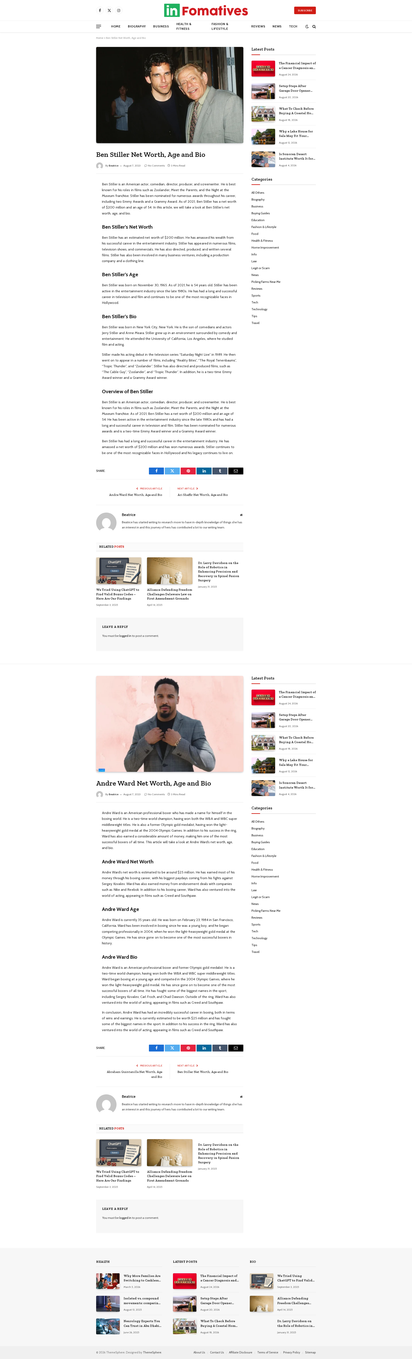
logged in (125, 636)
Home (116, 26)
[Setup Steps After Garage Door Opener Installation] (263, 91)
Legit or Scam (260, 268)
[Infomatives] (206, 10)
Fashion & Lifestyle (220, 26)
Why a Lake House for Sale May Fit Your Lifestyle (296, 133)
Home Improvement (265, 247)
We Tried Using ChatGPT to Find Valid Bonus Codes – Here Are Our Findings (117, 594)
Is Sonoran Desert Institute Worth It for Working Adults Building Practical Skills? (296, 156)
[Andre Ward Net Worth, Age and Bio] (169, 724)
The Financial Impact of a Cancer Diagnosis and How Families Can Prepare (297, 65)
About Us (199, 1352)
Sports (256, 295)
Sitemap (310, 1352)
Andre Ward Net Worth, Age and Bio (135, 495)
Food (254, 234)
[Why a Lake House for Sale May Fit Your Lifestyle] (263, 136)
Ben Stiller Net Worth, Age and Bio (202, 1072)
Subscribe (305, 10)
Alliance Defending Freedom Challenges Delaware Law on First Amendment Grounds (169, 594)
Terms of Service (267, 1352)
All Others (257, 193)
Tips (254, 316)
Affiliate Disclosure (240, 1352)
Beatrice (113, 165)
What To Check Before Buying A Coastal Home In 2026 (297, 111)
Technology (259, 309)
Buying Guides (260, 213)
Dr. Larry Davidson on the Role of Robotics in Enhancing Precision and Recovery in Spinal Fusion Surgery (218, 571)
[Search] (314, 26)
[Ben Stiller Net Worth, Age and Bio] (169, 95)
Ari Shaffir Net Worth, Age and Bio (202, 495)
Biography (137, 26)
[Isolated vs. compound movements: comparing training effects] (108, 1303)
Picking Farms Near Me (265, 282)
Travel (255, 323)
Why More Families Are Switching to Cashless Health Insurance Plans (142, 1278)
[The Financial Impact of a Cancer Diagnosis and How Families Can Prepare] (263, 68)
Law (254, 261)
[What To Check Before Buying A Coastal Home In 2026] (263, 114)
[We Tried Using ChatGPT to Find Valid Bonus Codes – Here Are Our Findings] (118, 570)
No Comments (156, 165)
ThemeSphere (152, 1352)
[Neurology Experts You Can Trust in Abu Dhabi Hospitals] (108, 1326)
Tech (293, 26)
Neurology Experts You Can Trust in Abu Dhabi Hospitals (142, 1323)
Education (258, 220)
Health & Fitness (184, 26)
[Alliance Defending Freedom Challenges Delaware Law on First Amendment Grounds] (169, 570)
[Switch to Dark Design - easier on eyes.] (307, 26)
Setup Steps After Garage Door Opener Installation (294, 88)
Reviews (258, 26)
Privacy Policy (291, 1352)
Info (254, 254)
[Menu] (98, 26)
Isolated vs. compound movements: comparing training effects (142, 1300)
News (277, 26)
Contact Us (217, 1352)
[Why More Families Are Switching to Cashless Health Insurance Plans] (108, 1281)
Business (161, 26)
